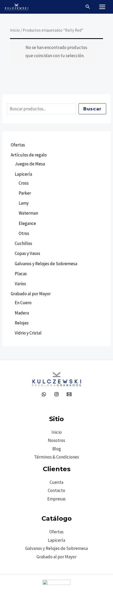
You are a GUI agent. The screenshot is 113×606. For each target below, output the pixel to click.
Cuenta (56, 482)
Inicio (15, 30)
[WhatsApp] (44, 394)
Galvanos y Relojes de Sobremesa (56, 548)
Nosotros (56, 440)
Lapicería (56, 540)
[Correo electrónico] (69, 394)
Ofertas (56, 532)
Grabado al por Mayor (56, 557)
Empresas (56, 499)
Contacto (56, 490)
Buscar (92, 108)
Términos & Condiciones (56, 457)
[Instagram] (56, 394)
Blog (56, 449)
